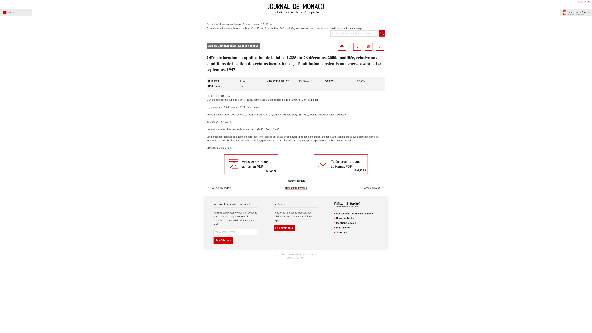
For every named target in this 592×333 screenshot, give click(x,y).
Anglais (588, 2)
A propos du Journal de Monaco (354, 213)
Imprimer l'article (296, 180)
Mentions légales (346, 223)
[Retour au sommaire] (368, 47)
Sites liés (341, 232)
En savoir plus (284, 228)
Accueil (211, 24)
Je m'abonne (223, 240)
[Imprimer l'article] (342, 47)
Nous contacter (345, 218)
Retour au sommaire (296, 187)
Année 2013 (240, 24)
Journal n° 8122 (260, 24)
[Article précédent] (357, 47)
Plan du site (343, 227)
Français (580, 2)
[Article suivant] (380, 47)
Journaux (224, 24)
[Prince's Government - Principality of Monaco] (576, 12)
